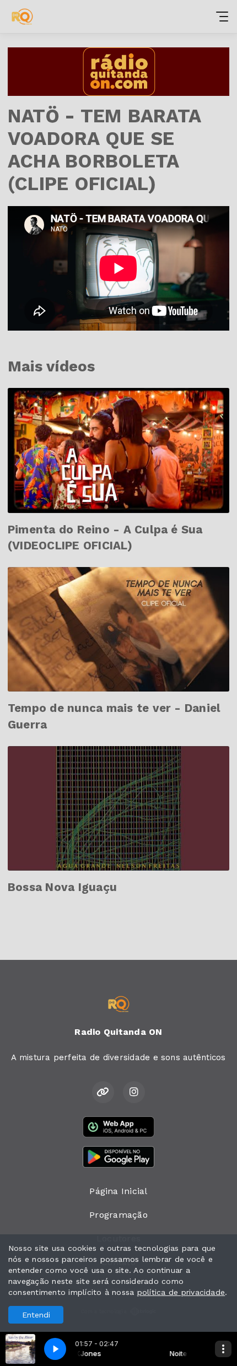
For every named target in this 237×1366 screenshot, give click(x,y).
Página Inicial (118, 1191)
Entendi (36, 1314)
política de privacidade (181, 1292)
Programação (118, 1215)
